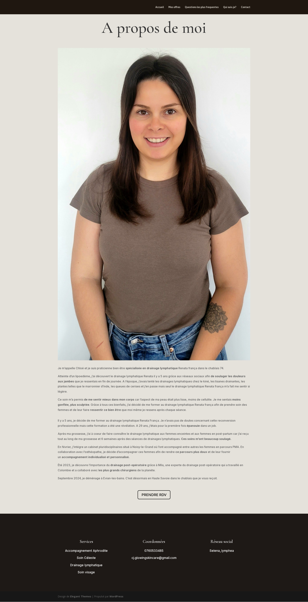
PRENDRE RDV (154, 495)
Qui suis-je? (229, 7)
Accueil (159, 7)
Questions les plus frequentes (202, 7)
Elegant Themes (80, 596)
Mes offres (174, 7)
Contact (245, 7)
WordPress (116, 596)
